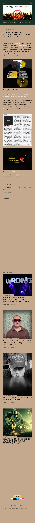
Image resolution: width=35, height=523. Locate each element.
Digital (29, 187)
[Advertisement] (17, 256)
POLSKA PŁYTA (22, 96)
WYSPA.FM (14, 96)
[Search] (31, 3)
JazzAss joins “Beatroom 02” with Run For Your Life (17, 399)
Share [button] (4, 185)
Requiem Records (22, 45)
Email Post (9, 185)
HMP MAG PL (16, 94)
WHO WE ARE (12, 22)
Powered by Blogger (19, 505)
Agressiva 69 (16, 43)
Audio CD (16, 187)
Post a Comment (11, 304)
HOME (5, 22)
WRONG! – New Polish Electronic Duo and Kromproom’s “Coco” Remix (16, 299)
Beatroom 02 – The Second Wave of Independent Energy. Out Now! (16, 441)
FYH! (9, 94)
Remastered (6, 189)
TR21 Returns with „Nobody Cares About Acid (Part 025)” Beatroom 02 (17, 343)
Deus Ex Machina (23, 187)
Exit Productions (16, 172)
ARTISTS (20, 22)
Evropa (9, 192)
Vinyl (11, 189)
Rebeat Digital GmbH (17, 174)
